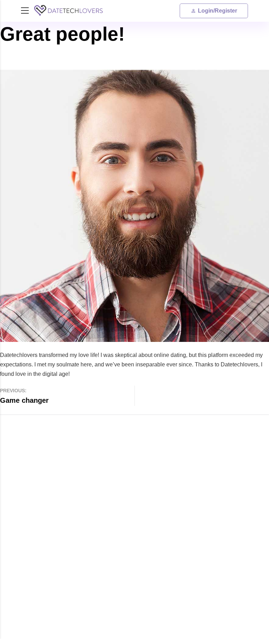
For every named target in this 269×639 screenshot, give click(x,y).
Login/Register (217, 11)
